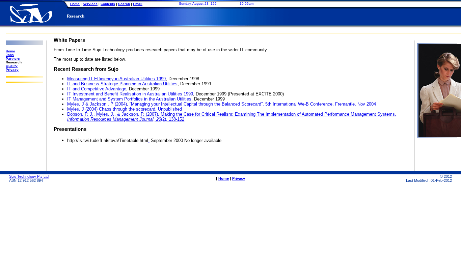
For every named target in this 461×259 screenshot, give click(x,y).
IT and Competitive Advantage (96, 88)
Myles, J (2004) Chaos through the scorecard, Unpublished (124, 109)
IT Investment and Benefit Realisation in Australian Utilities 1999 (130, 93)
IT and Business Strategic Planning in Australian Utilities (122, 83)
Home (75, 4)
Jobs (10, 55)
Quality (12, 66)
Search (124, 4)
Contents (108, 4)
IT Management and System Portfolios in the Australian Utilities (129, 99)
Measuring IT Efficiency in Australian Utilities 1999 (116, 78)
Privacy (12, 69)
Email (137, 4)
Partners (13, 58)
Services (90, 4)
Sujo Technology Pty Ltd (29, 176)
